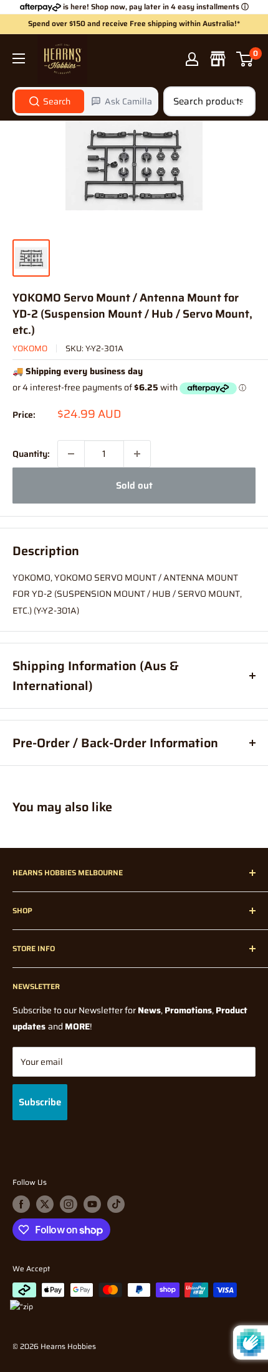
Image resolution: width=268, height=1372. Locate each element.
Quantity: (31, 454)
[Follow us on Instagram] (68, 1204)
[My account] (192, 59)
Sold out (134, 485)
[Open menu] (18, 58)
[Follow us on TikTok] (116, 1204)
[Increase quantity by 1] (137, 454)
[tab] (49, 101)
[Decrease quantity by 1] (71, 454)
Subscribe (40, 1102)
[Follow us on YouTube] (92, 1204)
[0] (245, 59)
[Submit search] (239, 101)
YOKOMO (29, 348)
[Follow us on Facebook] (21, 1204)
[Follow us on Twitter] (45, 1204)
